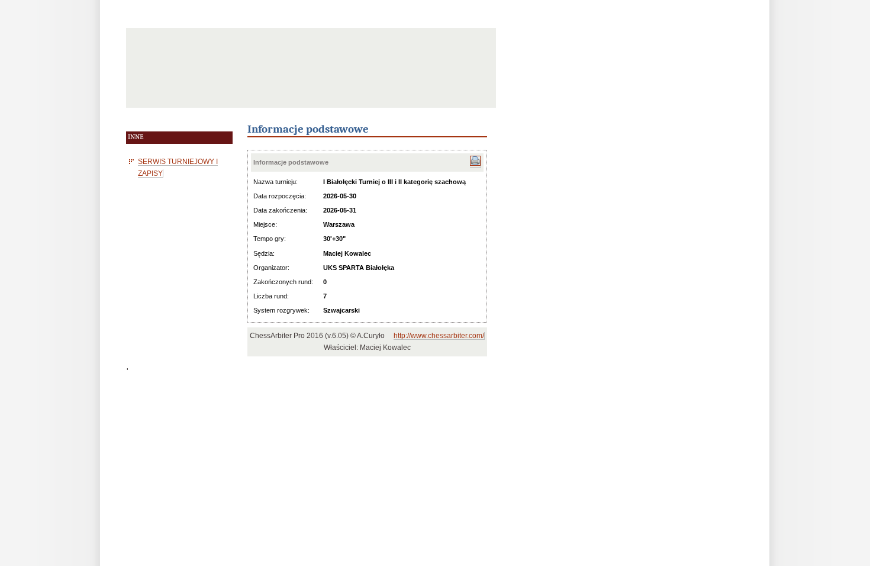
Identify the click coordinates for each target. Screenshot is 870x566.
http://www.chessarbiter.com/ (439, 335)
